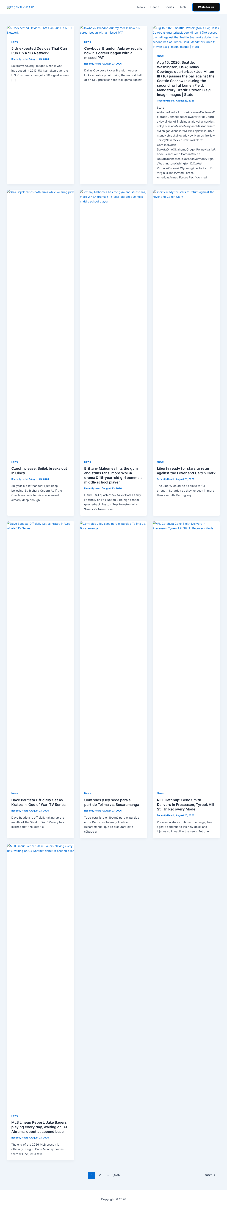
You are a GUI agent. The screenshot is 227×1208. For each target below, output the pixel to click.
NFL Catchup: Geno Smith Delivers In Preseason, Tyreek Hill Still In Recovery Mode (185, 804)
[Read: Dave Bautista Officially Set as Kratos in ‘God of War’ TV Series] (40, 653)
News (141, 7)
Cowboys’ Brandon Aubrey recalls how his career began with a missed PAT (113, 53)
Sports (169, 7)
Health (154, 7)
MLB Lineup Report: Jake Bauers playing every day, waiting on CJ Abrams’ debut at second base (39, 1127)
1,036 (115, 1175)
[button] (206, 7)
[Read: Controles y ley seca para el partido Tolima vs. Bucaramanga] (113, 653)
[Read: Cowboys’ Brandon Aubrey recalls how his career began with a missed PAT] (113, 30)
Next (210, 1175)
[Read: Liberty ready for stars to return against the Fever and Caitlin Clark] (186, 322)
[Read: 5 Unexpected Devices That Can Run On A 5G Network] (40, 30)
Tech (182, 7)
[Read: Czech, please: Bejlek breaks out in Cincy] (40, 322)
